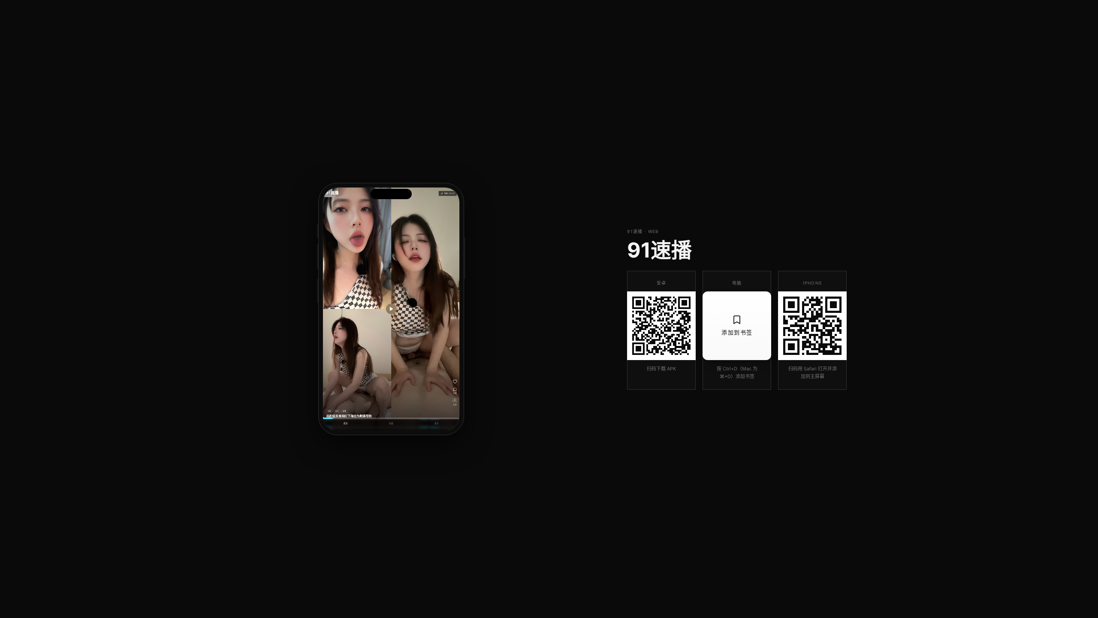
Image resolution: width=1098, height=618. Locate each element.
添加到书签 (737, 332)
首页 (346, 423)
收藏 (391, 423)
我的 (436, 423)
